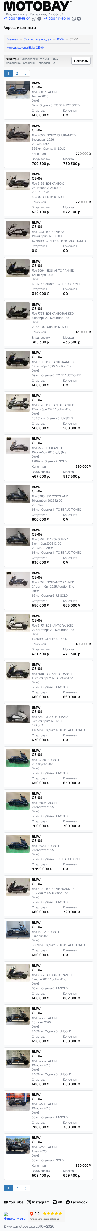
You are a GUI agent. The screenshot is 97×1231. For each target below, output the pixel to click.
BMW (60, 39)
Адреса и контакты (20, 27)
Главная (12, 39)
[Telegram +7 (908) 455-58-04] (39, 19)
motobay (42, 6)
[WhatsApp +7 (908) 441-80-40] (74, 19)
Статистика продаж (38, 39)
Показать (81, 61)
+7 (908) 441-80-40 (57, 19)
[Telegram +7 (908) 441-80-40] (79, 19)
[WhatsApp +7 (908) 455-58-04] (34, 19)
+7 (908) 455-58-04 (17, 19)
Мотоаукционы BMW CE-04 (26, 48)
